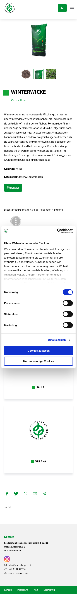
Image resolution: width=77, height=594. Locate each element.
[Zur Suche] (62, 7)
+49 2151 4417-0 (17, 569)
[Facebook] (7, 494)
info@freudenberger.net (19, 565)
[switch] (68, 303)
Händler (14, 188)
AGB (36, 590)
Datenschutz (49, 590)
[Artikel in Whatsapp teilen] (25, 494)
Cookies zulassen (39, 350)
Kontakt (8, 590)
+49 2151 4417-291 (18, 574)
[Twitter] (16, 494)
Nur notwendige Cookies (38, 361)
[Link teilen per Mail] (35, 494)
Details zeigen (57, 339)
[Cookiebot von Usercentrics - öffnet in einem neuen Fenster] (57, 230)
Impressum (22, 590)
